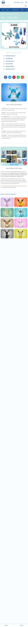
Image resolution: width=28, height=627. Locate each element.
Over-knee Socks (10, 61)
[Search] (25, 6)
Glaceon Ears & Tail (10, 69)
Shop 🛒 (8, 9)
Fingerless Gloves (10, 66)
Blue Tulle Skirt (9, 63)
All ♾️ (22, 9)
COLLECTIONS (17, 2)
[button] (26, 2)
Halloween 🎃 (15, 9)
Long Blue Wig (9, 58)
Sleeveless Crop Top (10, 55)
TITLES (21, 2)
